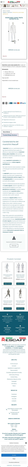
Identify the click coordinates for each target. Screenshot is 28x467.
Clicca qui (14, 245)
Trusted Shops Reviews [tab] (10, 135)
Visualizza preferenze (14, 462)
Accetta (14, 455)
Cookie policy (9, 465)
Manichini (9, 12)
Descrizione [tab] (6, 132)
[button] (26, 443)
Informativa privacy (17, 465)
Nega (14, 458)
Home (4, 10)
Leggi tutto (7, 283)
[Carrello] (24, 2)
